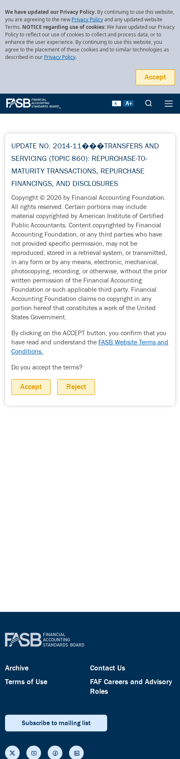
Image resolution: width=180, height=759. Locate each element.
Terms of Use (26, 682)
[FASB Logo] (33, 102)
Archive (16, 668)
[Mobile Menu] (169, 104)
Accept (155, 77)
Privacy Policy (87, 19)
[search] (148, 104)
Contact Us (107, 668)
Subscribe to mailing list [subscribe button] (56, 723)
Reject (76, 387)
